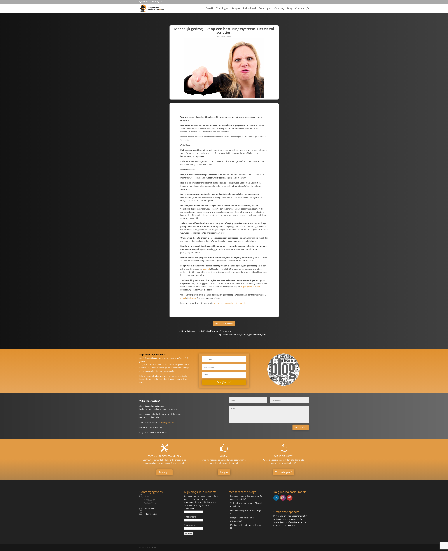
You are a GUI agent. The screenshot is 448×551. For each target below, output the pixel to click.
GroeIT (209, 8)
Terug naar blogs (224, 323)
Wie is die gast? (283, 456)
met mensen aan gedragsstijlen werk (229, 303)
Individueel (249, 8)
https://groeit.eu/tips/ (250, 286)
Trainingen (222, 8)
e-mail (183, 298)
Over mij (279, 8)
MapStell (206, 269)
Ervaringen (265, 8)
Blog (289, 8)
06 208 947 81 (150, 508)
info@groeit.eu (151, 514)
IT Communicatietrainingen (164, 456)
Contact (299, 8)
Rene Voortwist (226, 37)
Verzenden (300, 427)
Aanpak (236, 8)
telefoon (192, 298)
